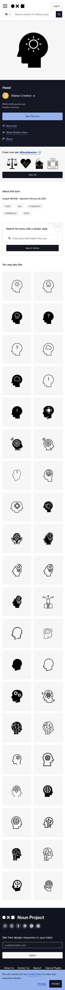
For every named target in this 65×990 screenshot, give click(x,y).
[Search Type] (8, 14)
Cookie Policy (35, 974)
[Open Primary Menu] (5, 6)
